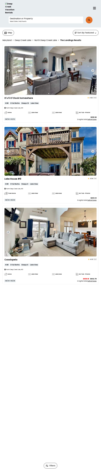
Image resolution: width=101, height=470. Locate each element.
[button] (46, 20)
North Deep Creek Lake (45, 40)
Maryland (7, 40)
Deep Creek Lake (23, 40)
